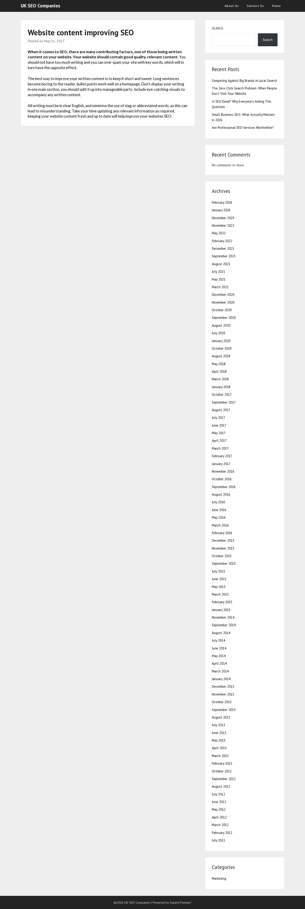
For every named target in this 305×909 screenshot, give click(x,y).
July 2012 (218, 794)
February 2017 (222, 456)
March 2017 (220, 448)
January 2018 (221, 387)
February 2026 (222, 202)
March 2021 (220, 287)
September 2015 (224, 563)
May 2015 (219, 587)
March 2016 (220, 525)
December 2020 (223, 294)
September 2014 (224, 625)
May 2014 (219, 656)
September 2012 (224, 779)
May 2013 (219, 740)
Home (276, 6)
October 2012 (222, 771)
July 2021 (218, 271)
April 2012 (219, 817)
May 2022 (219, 233)
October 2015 (222, 556)
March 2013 (220, 756)
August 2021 (221, 264)
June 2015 (219, 579)
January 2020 (221, 341)
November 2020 (223, 302)
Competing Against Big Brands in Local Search (244, 80)
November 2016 (223, 471)
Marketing (219, 878)
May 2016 (219, 517)
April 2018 (219, 371)
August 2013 (221, 717)
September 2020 (224, 317)
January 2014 (221, 679)
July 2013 (218, 725)
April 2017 (219, 440)
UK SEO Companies (40, 5)
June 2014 (219, 648)
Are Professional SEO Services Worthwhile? (243, 127)
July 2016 (218, 502)
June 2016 (219, 510)
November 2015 (223, 548)
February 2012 (222, 833)
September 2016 (224, 487)
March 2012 (220, 825)
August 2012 (221, 786)
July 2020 (218, 333)
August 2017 (221, 410)
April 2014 (219, 663)
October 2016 (222, 479)
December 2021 (223, 248)
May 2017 (219, 433)
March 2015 (220, 594)
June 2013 (219, 733)
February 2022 (222, 241)
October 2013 (222, 702)
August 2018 (221, 356)
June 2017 (219, 425)
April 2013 (219, 748)
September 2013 (224, 710)
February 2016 (222, 533)
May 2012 (219, 809)
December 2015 (223, 540)
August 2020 (221, 325)
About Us (232, 6)
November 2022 (223, 225)
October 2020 (222, 310)
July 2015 (218, 571)
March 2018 (220, 379)
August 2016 (221, 494)
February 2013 (222, 763)
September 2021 (224, 256)
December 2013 (223, 686)
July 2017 (218, 417)
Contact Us (255, 6)
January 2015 (221, 610)
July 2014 (218, 640)
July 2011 (218, 840)
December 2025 (223, 218)
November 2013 (223, 694)
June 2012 (219, 802)
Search (217, 28)
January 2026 (221, 210)
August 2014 (221, 633)
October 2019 (222, 348)
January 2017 (221, 464)
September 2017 (224, 402)
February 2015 (222, 602)
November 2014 (223, 617)
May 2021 (219, 279)
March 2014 (220, 671)
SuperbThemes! (180, 903)
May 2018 (219, 364)
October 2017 (222, 394)
